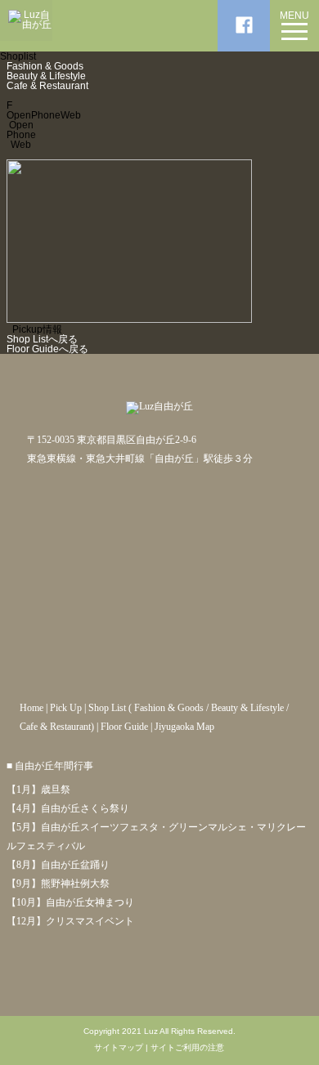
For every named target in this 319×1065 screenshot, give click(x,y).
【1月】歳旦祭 (38, 789)
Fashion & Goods (45, 66)
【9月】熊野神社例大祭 (58, 883)
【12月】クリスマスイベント (70, 921)
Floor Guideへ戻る (47, 349)
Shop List (107, 708)
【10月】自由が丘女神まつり (70, 902)
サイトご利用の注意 (187, 1048)
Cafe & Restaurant (47, 86)
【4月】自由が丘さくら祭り (68, 808)
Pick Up (66, 708)
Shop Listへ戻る (42, 339)
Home (31, 708)
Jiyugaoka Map (184, 726)
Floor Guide (124, 726)
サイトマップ (118, 1048)
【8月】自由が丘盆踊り (58, 864)
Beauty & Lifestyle (46, 76)
